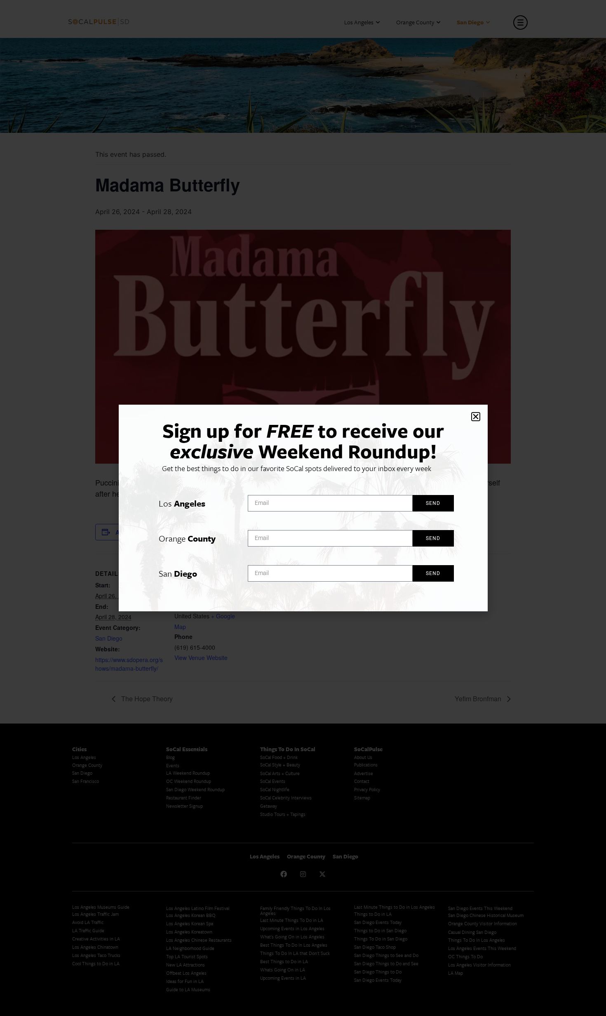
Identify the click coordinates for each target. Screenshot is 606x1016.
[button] (475, 416)
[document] (303, 508)
